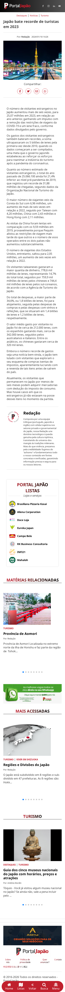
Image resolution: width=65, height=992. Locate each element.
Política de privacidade (25, 961)
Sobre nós (8, 961)
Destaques (21, 15)
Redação (25, 36)
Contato (58, 959)
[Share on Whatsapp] (45, 91)
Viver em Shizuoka (27, 759)
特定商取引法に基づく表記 (15, 966)
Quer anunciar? (44, 961)
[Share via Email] (37, 91)
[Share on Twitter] (28, 91)
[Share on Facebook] (20, 91)
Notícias (34, 15)
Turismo (45, 15)
